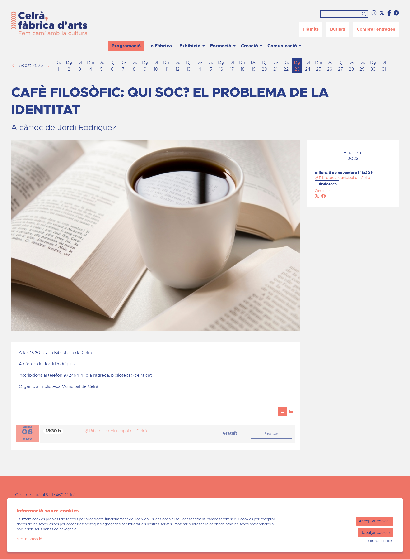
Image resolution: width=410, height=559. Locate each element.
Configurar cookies (380, 541)
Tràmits (311, 29)
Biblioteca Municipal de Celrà (344, 178)
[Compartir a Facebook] (323, 196)
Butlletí (337, 29)
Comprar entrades (376, 29)
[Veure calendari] (291, 411)
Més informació (29, 539)
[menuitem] (374, 13)
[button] (365, 14)
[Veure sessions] (282, 411)
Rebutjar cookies (376, 533)
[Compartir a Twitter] (317, 196)
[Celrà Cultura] (73, 25)
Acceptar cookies (375, 521)
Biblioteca (327, 184)
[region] (155, 235)
